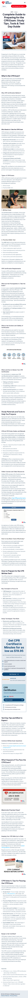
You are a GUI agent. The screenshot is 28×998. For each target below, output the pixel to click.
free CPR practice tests (19, 498)
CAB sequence (11, 893)
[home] (6, 2)
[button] (25, 2)
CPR (12, 12)
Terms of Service (5, 995)
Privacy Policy (13, 995)
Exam (16, 12)
